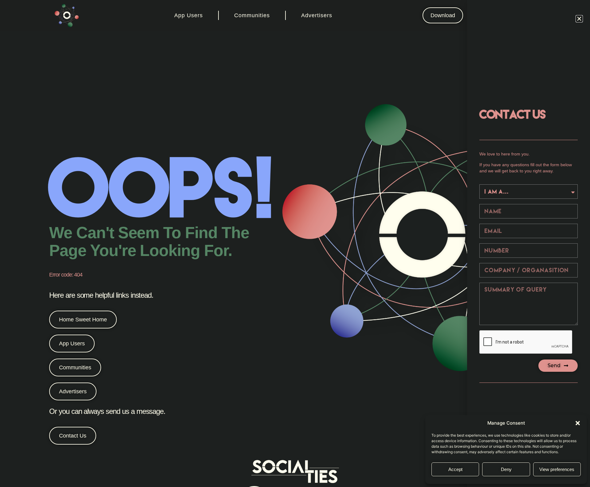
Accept (455, 469)
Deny (506, 469)
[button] (578, 423)
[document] (295, 243)
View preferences (556, 469)
